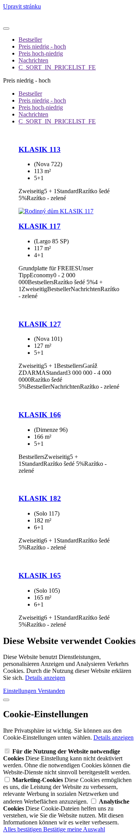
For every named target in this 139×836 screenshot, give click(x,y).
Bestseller (30, 39)
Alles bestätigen (23, 829)
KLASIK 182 (40, 498)
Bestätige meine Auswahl (74, 829)
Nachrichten (33, 60)
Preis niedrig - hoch (42, 46)
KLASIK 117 (40, 226)
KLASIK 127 (40, 324)
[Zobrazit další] (6, 28)
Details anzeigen (45, 677)
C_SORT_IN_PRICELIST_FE (57, 67)
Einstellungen (20, 691)
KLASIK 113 (40, 149)
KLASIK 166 (40, 415)
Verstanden (51, 691)
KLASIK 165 (40, 575)
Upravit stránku (22, 6)
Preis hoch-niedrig (41, 53)
